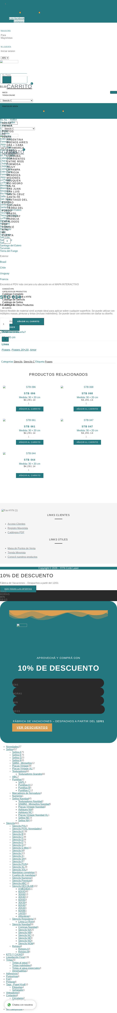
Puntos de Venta (9, 106)
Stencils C (29, 361)
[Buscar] (6, 79)
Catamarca (15, 148)
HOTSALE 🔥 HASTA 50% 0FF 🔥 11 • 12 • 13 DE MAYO (36, 12)
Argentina (5, 111)
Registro (6, 30)
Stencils (18, 361)
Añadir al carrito (28, 321)
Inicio (4, 92)
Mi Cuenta (6, 46)
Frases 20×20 (20, 349)
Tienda (7, 126)
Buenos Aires (7, 117)
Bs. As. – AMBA (8, 119)
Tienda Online (8, 95)
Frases (6, 349)
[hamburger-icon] (113, 92)
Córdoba (14, 156)
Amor (33, 349)
